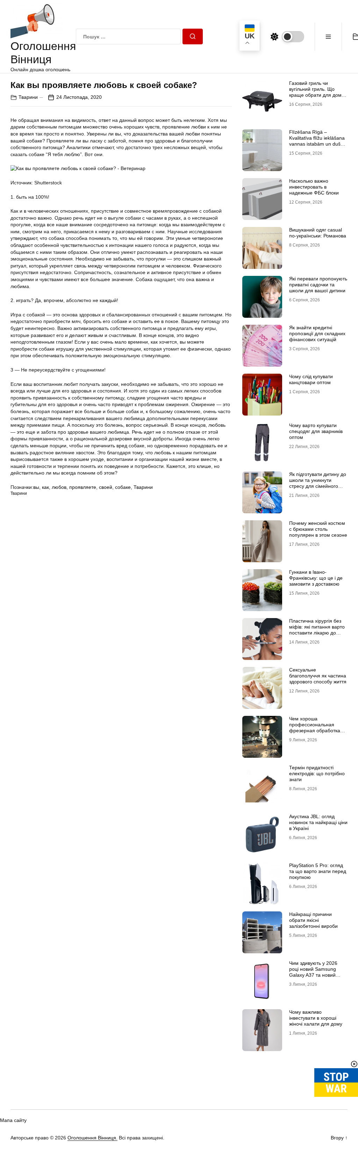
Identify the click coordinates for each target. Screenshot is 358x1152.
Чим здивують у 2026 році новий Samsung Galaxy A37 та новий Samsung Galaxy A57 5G (317, 971)
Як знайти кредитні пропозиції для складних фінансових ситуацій (317, 333)
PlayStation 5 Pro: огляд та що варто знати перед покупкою (317, 871)
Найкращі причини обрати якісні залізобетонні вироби (313, 920)
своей (105, 487)
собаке (123, 487)
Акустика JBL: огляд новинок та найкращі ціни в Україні (318, 822)
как (45, 487)
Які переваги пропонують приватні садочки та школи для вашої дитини (318, 284)
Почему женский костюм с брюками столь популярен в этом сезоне (318, 529)
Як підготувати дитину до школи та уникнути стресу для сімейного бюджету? (317, 482)
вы (36, 487)
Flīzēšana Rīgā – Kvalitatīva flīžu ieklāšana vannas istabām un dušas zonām (317, 140)
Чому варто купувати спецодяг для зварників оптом (316, 431)
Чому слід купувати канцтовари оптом (311, 379)
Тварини (28, 97)
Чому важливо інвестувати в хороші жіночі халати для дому (315, 1018)
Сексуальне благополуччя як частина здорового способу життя (317, 675)
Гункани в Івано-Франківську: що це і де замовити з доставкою (316, 578)
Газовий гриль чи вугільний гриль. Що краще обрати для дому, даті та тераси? (317, 91)
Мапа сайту (13, 1120)
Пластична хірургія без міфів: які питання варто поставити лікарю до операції (317, 629)
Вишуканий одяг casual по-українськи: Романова (317, 233)
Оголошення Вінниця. (92, 1137)
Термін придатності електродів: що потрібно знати (317, 773)
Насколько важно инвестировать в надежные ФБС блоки (314, 187)
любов (59, 487)
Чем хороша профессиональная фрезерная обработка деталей (314, 727)
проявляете (82, 487)
